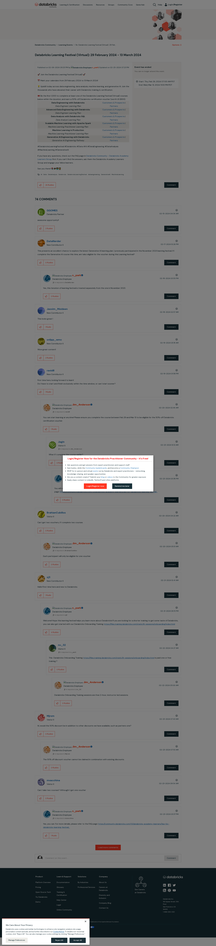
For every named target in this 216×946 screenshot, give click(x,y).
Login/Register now (95, 486)
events (95, 471)
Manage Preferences (16, 940)
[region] (46, 931)
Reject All (59, 940)
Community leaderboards (96, 468)
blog (102, 477)
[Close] (85, 921)
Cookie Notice (58, 931)
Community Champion (129, 468)
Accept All (78, 940)
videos (110, 477)
